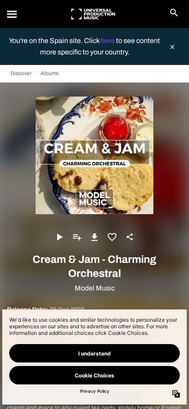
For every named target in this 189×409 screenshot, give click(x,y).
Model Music (95, 288)
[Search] (12, 14)
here (108, 40)
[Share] (129, 237)
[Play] (59, 237)
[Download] (94, 237)
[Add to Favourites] (112, 237)
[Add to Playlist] (77, 237)
